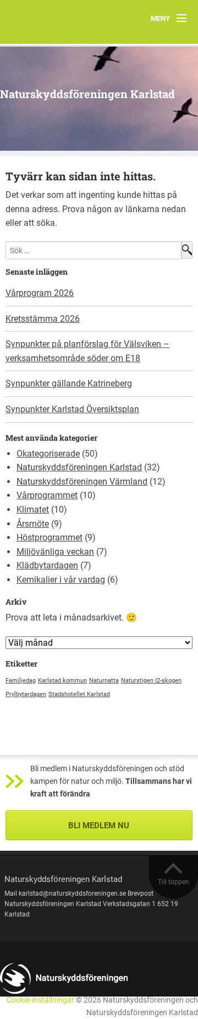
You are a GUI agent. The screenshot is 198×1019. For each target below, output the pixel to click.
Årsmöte (32, 524)
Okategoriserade (48, 453)
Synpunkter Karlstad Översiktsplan (72, 409)
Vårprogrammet (47, 495)
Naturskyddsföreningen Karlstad (87, 94)
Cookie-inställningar (40, 1000)
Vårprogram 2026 (40, 293)
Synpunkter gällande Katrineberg (69, 383)
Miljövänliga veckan (55, 551)
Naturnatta (104, 680)
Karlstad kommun (62, 680)
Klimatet (32, 509)
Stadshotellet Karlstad (79, 694)
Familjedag (21, 680)
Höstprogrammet (49, 537)
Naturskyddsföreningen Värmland (81, 481)
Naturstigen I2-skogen (151, 680)
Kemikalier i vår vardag (60, 579)
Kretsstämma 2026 (43, 319)
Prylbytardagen (26, 694)
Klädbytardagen (47, 565)
